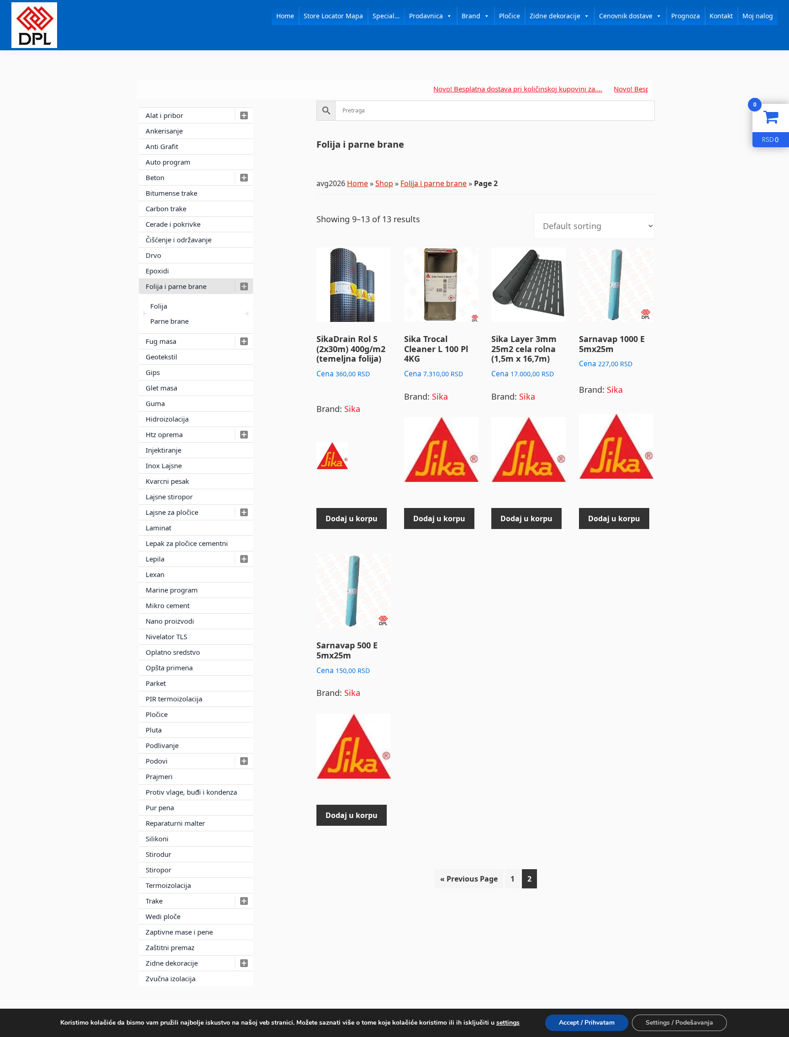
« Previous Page (469, 879)
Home (285, 15)
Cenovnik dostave (625, 15)
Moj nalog (757, 15)
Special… (386, 15)
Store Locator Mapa (333, 15)
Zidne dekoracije (555, 15)
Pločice (509, 15)
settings (508, 1023)
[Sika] (332, 460)
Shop (384, 183)
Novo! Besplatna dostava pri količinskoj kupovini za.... (493, 88)
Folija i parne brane (433, 183)
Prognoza (685, 15)
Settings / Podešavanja (679, 1022)
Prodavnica (426, 15)
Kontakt (721, 15)
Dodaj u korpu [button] (352, 518)
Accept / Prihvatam (587, 1022)
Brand (471, 15)
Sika (352, 408)
